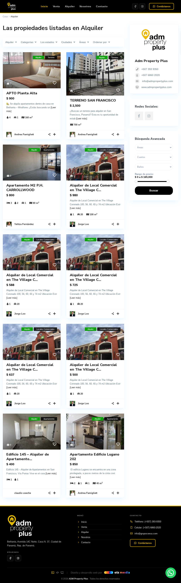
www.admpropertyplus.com (156, 87)
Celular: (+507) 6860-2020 (148, 527)
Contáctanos (163, 6)
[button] (170, 572)
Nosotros (85, 6)
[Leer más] (81, 118)
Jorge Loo (83, 224)
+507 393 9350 (149, 69)
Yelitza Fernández (24, 224)
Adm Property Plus (151, 61)
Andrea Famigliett (24, 134)
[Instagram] (142, 6)
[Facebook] (135, 6)
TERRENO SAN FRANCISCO (93, 100)
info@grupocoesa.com (146, 533)
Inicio (44, 6)
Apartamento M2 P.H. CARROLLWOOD (24, 187)
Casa (5, 16)
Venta (56, 6)
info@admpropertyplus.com (157, 81)
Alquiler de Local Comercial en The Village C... (93, 187)
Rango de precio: (144, 174)
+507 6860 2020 (150, 75)
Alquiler (70, 6)
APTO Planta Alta (21, 93)
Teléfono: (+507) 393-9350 (148, 521)
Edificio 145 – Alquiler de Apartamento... (27, 456)
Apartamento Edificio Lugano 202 (94, 456)
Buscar (153, 190)
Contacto (101, 6)
